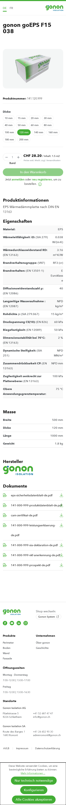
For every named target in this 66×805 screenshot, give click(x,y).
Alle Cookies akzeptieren (34, 799)
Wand (6, 653)
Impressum (22, 748)
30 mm (48, 118)
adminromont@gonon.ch (47, 735)
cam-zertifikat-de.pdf (24, 515)
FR (11, 8)
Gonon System (47, 616)
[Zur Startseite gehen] (54, 8)
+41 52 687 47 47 (43, 713)
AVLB (6, 748)
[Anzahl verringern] (6, 157)
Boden (6, 648)
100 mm (9, 132)
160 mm (53, 132)
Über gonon (43, 642)
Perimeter (8, 642)
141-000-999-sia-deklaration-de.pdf (34, 545)
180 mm (9, 139)
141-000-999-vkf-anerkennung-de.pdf (35, 555)
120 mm (24, 132)
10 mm (8, 118)
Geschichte (42, 648)
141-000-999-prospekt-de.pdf (30, 565)
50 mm (22, 125)
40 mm (8, 125)
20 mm (35, 118)
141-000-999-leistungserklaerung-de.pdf (33, 530)
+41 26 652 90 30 (43, 731)
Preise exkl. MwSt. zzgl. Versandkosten (42, 160)
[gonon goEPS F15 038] (33, 68)
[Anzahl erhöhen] (18, 157)
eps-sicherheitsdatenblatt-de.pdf (31, 495)
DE (5, 8)
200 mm (23, 139)
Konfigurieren (34, 790)
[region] (33, 68)
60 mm (35, 125)
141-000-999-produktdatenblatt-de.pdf (36, 505)
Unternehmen (45, 635)
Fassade (7, 658)
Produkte (9, 635)
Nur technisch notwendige (34, 781)
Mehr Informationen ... (33, 773)
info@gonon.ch (41, 716)
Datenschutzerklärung (47, 748)
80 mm (48, 125)
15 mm (22, 118)
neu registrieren (42, 179)
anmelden (18, 179)
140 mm (38, 132)
